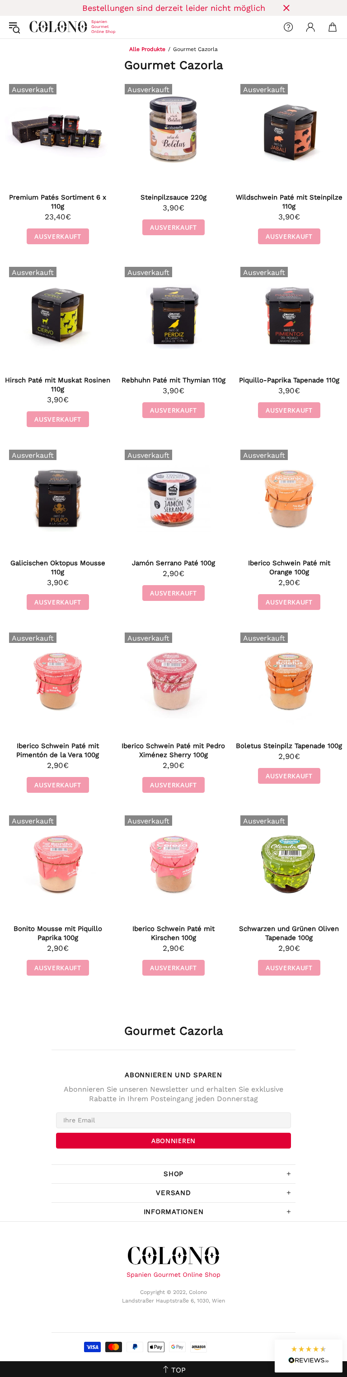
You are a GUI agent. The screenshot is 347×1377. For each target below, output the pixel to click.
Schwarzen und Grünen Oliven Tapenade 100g (289, 933)
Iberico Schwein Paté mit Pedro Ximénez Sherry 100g (173, 750)
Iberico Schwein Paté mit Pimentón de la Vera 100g (57, 750)
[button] (308, 1356)
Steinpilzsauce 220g (173, 197)
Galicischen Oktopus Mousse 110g (57, 567)
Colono (36, 27)
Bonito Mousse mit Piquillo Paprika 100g (58, 933)
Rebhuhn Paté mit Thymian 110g (173, 380)
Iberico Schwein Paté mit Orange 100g (289, 567)
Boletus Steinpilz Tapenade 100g (289, 746)
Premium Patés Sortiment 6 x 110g (57, 201)
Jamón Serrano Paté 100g (173, 563)
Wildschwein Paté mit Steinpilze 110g (289, 201)
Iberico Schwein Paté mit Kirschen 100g (173, 933)
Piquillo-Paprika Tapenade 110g (289, 380)
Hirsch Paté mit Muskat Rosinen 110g (57, 384)
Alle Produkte (147, 49)
